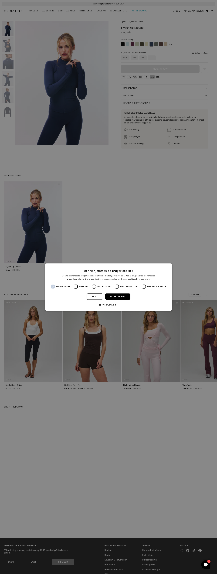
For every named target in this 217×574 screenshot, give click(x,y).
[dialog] (108, 287)
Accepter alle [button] (117, 296)
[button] (108, 305)
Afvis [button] (95, 296)
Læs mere (145, 279)
